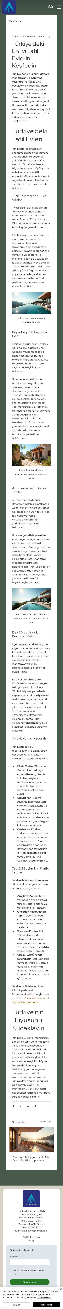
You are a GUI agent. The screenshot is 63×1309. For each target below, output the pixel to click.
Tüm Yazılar (15, 21)
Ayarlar (16, 1304)
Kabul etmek (46, 1304)
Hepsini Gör (45, 1121)
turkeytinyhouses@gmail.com (31, 1230)
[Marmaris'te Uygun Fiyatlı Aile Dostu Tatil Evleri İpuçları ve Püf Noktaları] (31, 1139)
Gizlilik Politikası (44, 1297)
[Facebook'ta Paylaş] (13, 1106)
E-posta (14, 1256)
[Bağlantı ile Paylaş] (35, 1106)
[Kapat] (58, 1291)
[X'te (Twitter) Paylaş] (20, 1106)
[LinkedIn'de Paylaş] (27, 1106)
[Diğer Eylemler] (49, 36)
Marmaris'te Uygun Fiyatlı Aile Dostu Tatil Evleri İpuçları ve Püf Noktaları (31, 1158)
